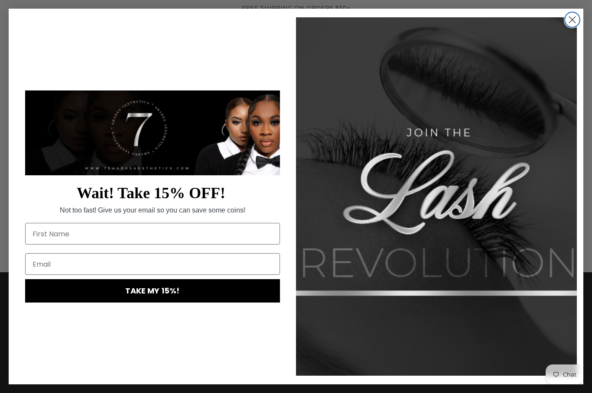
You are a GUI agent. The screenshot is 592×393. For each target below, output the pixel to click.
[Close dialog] (572, 19)
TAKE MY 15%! (152, 290)
